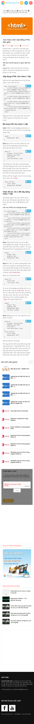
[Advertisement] (17, 526)
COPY (29, 86)
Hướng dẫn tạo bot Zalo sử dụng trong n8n (20, 592)
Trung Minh (16, 45)
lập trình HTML (23, 11)
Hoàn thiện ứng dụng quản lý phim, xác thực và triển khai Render (21, 606)
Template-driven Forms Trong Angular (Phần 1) (20, 461)
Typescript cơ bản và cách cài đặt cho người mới (20, 402)
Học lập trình (13, 11)
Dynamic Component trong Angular (19, 419)
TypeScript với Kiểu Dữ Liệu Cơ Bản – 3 (20, 377)
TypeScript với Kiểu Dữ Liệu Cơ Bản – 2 (20, 385)
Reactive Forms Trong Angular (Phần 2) (20, 436)
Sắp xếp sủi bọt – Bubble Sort (20, 369)
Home (5, 11)
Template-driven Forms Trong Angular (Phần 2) (20, 453)
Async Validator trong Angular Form (20, 427)
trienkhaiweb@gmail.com (20, 689)
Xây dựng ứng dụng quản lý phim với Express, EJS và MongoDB (20, 614)
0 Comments (25, 45)
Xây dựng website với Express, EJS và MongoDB (21, 621)
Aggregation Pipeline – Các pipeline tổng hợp (19, 599)
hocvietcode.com (8, 714)
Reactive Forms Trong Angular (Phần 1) (20, 444)
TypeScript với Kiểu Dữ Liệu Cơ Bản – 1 (20, 394)
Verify (17, 490)
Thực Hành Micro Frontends (19, 411)
